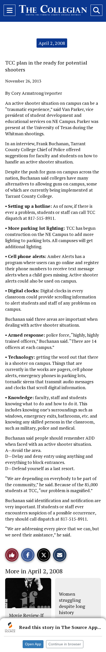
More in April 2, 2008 (34, 571)
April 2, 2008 (52, 43)
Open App (33, 644)
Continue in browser (64, 644)
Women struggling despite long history (72, 603)
